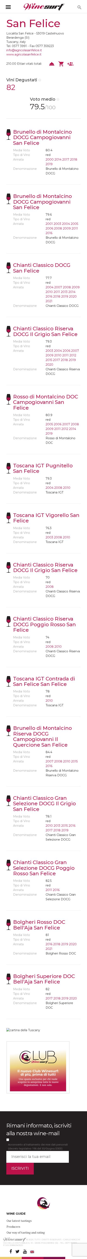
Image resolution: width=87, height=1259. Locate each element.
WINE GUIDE (16, 1213)
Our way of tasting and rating (26, 1232)
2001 (49, 224)
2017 (65, 159)
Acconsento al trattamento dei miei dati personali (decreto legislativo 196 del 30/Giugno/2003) (38, 1146)
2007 (58, 287)
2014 (57, 159)
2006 (49, 228)
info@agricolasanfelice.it (24, 50)
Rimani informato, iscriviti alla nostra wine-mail (38, 1129)
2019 (49, 164)
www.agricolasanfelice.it (23, 54)
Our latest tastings (19, 1221)
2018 (73, 159)
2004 (66, 224)
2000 (50, 159)
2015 (49, 360)
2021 (49, 301)
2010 (49, 292)
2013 (64, 292)
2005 (74, 224)
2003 (57, 224)
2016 (49, 233)
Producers (13, 1227)
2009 (67, 228)
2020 (73, 296)
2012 (72, 355)
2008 (58, 228)
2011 (75, 228)
